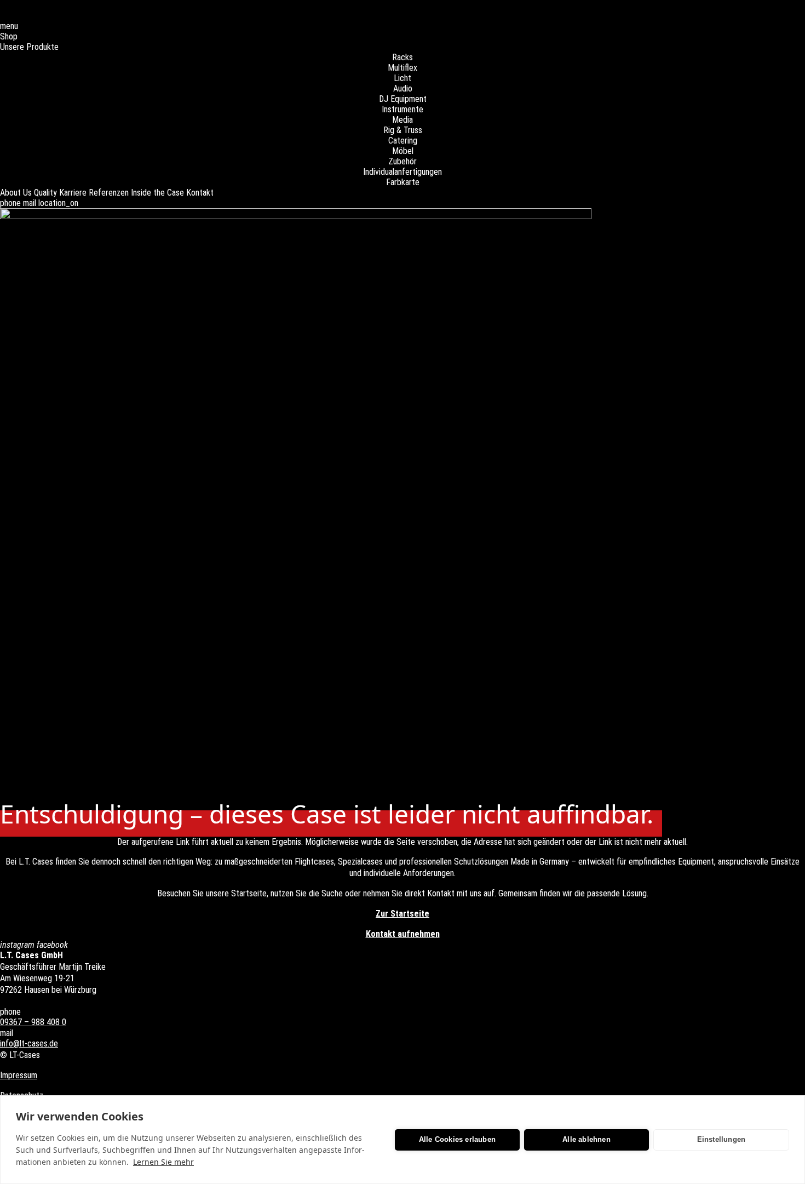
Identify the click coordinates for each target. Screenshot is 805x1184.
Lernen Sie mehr (163, 1162)
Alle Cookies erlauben (457, 1139)
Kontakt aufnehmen (403, 934)
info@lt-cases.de (29, 1043)
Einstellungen (721, 1139)
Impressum (18, 1075)
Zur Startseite (402, 913)
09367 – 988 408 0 (33, 1022)
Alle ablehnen (586, 1139)
